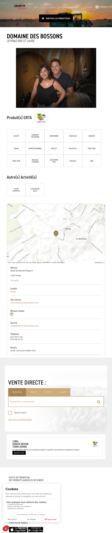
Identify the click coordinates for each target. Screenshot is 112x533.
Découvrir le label (19, 453)
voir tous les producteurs (57, 18)
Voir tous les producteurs (20, 419)
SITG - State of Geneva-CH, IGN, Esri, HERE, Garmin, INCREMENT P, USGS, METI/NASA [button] (36, 262)
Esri (103, 262)
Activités (48, 392)
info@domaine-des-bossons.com (24, 325)
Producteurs (17, 392)
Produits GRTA (20, 412)
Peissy (13, 291)
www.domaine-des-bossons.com (24, 302)
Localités (62, 392)
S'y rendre (14, 280)
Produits (33, 392)
